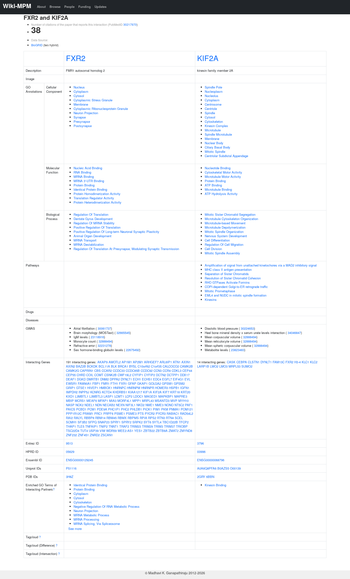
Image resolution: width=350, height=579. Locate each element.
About (41, 6)
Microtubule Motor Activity (223, 176)
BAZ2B (81, 366)
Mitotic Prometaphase (220, 291)
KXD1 (70, 396)
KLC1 (305, 362)
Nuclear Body (214, 143)
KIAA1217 (135, 392)
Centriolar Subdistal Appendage (226, 156)
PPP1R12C (74, 413)
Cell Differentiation (217, 240)
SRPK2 (137, 422)
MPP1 (136, 400)
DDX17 (185, 375)
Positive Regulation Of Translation (97, 227)
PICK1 (147, 409)
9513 (69, 443)
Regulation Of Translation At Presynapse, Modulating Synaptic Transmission (126, 248)
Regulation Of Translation (91, 214)
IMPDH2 (72, 392)
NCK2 (79, 405)
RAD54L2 (186, 413)
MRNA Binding (84, 176)
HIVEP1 (92, 387)
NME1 (149, 405)
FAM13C (279, 362)
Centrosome (213, 104)
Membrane (81, 104)
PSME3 (131, 413)
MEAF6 (91, 400)
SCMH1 (71, 422)
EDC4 (157, 379)
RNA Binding (82, 172)
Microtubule (213, 130)
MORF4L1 (124, 400)
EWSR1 (71, 383)
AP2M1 (138, 362)
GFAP (132, 383)
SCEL (179, 417)
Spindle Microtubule (218, 134)
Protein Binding (84, 185)
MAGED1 (150, 396)
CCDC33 (119, 370)
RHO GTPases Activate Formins (227, 282)
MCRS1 (80, 400)
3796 (200, 443)
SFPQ (92, 422)
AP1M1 (127, 362)
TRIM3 (158, 426)
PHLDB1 (136, 409)
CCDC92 (147, 370)
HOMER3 (161, 387)
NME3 (159, 405)
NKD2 (140, 405)
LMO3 (223, 366)
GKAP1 (142, 383)
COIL (89, 375)
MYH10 (183, 400)
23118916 (97, 337)
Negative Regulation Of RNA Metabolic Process (107, 506)
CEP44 (187, 370)
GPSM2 (179, 383)
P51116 (71, 468)
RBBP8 (89, 417)
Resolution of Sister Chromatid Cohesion (233, 278)
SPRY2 (126, 422)
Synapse (80, 117)
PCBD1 (81, 409)
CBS (97, 370)
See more (75, 528)
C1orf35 (156, 366)
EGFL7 (167, 379)
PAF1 (189, 405)
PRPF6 (108, 413)
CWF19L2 (124, 375)
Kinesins (211, 299)
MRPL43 (148, 400)
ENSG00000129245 (79, 460)
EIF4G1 (178, 379)
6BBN (210, 476)
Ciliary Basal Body (217, 147)
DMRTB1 (93, 379)
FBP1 (96, 383)
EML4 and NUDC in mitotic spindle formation (235, 295)
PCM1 (91, 409)
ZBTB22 (149, 430)
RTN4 (170, 417)
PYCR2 (150, 413)
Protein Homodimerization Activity (97, 193)
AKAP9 (102, 362)
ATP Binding (213, 185)
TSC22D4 (72, 430)
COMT (98, 375)
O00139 (235, 468)
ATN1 (176, 362)
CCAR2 (107, 370)
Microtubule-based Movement (225, 223)
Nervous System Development (226, 236)
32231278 (104, 345)
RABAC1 (173, 413)
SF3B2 (82, 422)
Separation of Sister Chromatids (227, 274)
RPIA (143, 417)
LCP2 (128, 396)
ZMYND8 (186, 430)
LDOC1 (138, 396)
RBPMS (133, 417)
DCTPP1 (173, 375)
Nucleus (79, 87)
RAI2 (69, 417)
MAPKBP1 (165, 396)
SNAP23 (104, 422)
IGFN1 (184, 387)
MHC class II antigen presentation (228, 269)
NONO (169, 405)
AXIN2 (70, 366)
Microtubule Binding (218, 189)
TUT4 (84, 430)
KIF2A (207, 57)
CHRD (81, 375)
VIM (102, 430)
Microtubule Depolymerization (225, 227)
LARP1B (203, 366)
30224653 (247, 328)
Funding (84, 6)
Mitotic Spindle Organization (224, 231)
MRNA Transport (85, 240)
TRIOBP (182, 426)
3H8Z (69, 476)
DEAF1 (71, 379)
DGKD (81, 379)
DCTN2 (161, 375)
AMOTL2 (115, 362)
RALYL (78, 417)
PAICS (70, 409)
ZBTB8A (162, 430)
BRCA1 (123, 366)
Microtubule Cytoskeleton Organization (231, 218)
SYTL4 (156, 422)
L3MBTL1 (81, 396)
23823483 (237, 350)
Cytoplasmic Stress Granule (93, 100)
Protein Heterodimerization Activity (97, 202)
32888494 (105, 341)
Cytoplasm (81, 91)
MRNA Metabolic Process (91, 515)
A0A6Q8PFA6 (206, 468)
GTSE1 (81, 387)
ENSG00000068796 (210, 460)
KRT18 (175, 392)
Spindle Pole (213, 87)
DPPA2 (115, 379)
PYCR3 (161, 413)
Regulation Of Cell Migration (224, 244)
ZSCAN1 (107, 435)
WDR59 (111, 430)
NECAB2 (109, 405)
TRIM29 (147, 426)
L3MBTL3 (96, 396)
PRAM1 (88, 413)
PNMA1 (174, 409)
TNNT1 (113, 426)
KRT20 (185, 392)
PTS (141, 413)
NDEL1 (89, 405)
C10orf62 (144, 366)
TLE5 (80, 426)
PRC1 (98, 413)
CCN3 (158, 370)
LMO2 (214, 366)
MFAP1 (103, 400)
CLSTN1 (254, 362)
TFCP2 (184, 422)
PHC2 (125, 409)
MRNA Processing (86, 519)
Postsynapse (83, 125)
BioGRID (37, 45)
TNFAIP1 (91, 426)
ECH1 (137, 379)
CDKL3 (176, 370)
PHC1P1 (114, 409)
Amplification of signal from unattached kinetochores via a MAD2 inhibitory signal (261, 265)
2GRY (201, 476)
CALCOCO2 (171, 366)
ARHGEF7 (151, 362)
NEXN (120, 405)
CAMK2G (72, 370)
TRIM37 (169, 426)
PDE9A (102, 409)
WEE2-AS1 (125, 430)
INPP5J (84, 392)
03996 (201, 451)
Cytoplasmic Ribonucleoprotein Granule (101, 108)
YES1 (138, 430)
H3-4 (297, 362)
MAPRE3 (180, 396)
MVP (173, 400)
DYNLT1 (126, 379)
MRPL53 (234, 366)
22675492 (132, 350)
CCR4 (167, 370)
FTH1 (114, 383)
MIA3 (112, 400)
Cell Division (213, 248)
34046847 (294, 332)
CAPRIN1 (86, 370)
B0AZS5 (223, 468)
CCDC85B (133, 370)
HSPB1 (174, 387)
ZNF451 (83, 435)
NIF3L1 (130, 405)
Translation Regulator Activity (94, 198)
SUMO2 (246, 366)
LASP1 (108, 396)
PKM (164, 409)
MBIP (70, 400)
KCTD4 (107, 392)
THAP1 (71, 426)
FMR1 (105, 383)
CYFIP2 (149, 375)
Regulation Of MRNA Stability (94, 223)
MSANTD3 (162, 400)
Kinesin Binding (215, 485)
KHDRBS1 (120, 392)
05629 (70, 451)
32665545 (123, 332)
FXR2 (75, 57)
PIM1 (156, 409)
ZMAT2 (174, 430)
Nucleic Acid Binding (88, 168)
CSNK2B (110, 375)
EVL (187, 379)
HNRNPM (133, 387)
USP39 (94, 430)
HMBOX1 (105, 387)
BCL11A (104, 366)
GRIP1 (70, 387)
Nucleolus (211, 95)
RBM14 (100, 417)
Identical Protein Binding (90, 189)
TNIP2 (103, 426)
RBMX (122, 417)
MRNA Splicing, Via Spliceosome (97, 523)
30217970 (130, 24)
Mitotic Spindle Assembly (222, 253)
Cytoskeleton (214, 121)
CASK (231, 362)
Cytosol (79, 95)
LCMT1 (119, 396)
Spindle (210, 113)
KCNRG (95, 392)
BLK (114, 366)
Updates (100, 6)
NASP (70, 405)
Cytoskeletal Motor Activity (223, 172)
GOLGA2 (155, 383)
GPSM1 (167, 383)
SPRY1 (115, 422)
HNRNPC (119, 387)
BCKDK (92, 366)
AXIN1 (185, 362)
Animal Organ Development (92, 236)
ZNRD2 (95, 435)
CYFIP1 (137, 375)
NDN (98, 405)
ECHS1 (147, 379)
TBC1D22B (170, 422)
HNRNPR (147, 387)
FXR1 (123, 383)
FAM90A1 (84, 383)
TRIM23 (135, 426)
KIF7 (166, 392)
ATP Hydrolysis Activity (221, 193)
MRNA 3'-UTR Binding (89, 181)
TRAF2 (124, 426)
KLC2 (313, 362)
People (69, 6)
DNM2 (104, 379)
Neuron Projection (86, 113)
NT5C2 (179, 405)
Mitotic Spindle (215, 151)
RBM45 (111, 417)
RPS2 (152, 417)
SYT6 (147, 422)
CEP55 (71, 375)
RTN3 (161, 417)
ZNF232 (71, 435)
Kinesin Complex (216, 125)
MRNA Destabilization (89, 244)
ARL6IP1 (166, 362)
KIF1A (147, 392)
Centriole (211, 108)
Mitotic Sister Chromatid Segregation (230, 214)
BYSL (133, 366)
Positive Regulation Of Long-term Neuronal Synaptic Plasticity (116, 231)
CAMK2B (186, 366)
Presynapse (82, 121)
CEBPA (241, 362)
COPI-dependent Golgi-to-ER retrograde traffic (236, 286)
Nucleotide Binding (217, 168)
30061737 (104, 328)
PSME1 (119, 413)
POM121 (187, 409)
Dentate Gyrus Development (93, 218)
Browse (55, 6)
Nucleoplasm (214, 91)
